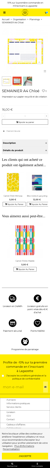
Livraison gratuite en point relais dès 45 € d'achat (37, 309)
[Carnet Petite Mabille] (25, 240)
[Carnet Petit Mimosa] (13, 182)
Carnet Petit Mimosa (13, 196)
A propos (11, 400)
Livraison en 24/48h (12, 306)
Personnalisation (11, 449)
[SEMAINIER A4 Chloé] (45, 71)
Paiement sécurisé (12, 331)
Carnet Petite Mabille (25, 261)
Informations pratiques (18, 403)
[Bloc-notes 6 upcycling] (37, 182)
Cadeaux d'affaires (16, 424)
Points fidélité (38, 331)
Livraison (11, 412)
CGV (9, 416)
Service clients (14, 407)
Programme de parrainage (25, 349)
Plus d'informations (24, 446)
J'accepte (25, 456)
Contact (11, 419)
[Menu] (4, 12)
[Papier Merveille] (25, 12)
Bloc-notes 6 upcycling (37, 196)
